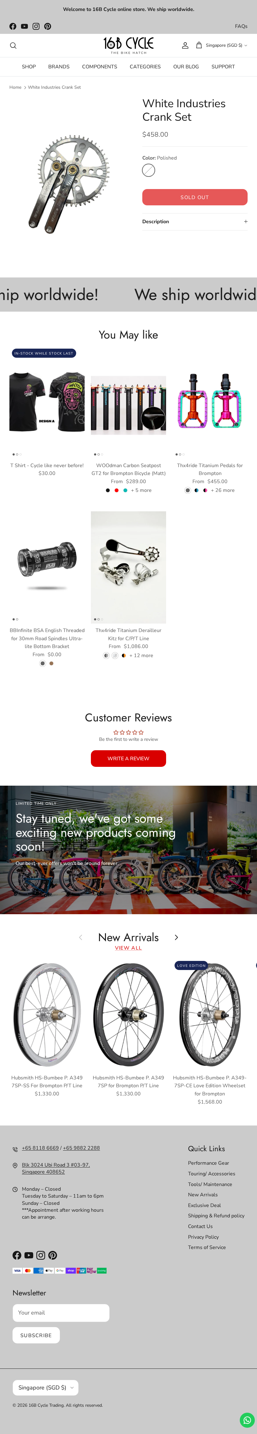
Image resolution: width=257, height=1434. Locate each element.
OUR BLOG (186, 66)
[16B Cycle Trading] (128, 45)
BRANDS (59, 66)
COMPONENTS (99, 66)
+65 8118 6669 (40, 1148)
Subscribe (36, 1335)
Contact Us (200, 1226)
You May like (128, 334)
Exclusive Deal (204, 1205)
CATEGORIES (145, 66)
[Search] (13, 45)
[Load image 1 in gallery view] (68, 176)
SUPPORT (223, 66)
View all (128, 948)
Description (155, 221)
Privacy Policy (203, 1237)
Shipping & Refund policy (216, 1215)
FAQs (241, 26)
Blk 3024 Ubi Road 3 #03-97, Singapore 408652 (56, 1168)
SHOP (29, 66)
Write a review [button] (128, 758)
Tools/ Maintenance (210, 1184)
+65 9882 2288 (81, 1148)
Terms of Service (207, 1247)
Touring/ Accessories (211, 1173)
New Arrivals (128, 937)
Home (15, 87)
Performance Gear (208, 1163)
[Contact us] (247, 1420)
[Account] (184, 45)
